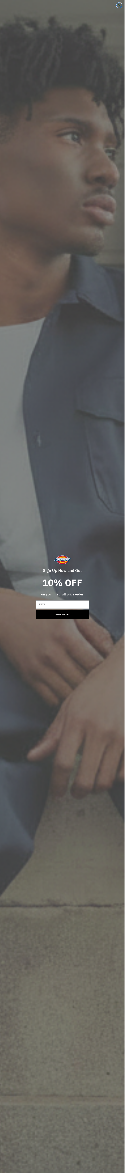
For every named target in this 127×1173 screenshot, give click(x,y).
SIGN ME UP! (62, 614)
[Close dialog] (119, 5)
